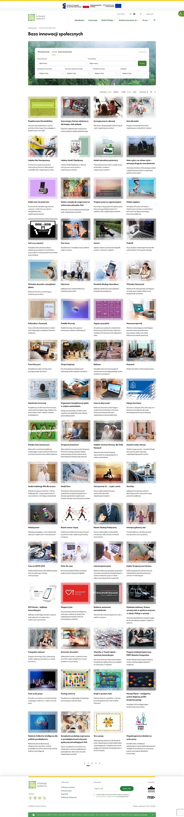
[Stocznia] (151, 789)
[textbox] (49, 73)
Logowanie (149, 14)
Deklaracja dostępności (69, 797)
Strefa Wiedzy (107, 20)
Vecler (148, 806)
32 (151, 92)
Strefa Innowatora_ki (128, 20)
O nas (144, 20)
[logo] (36, 17)
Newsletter (121, 14)
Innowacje (92, 20)
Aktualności (79, 20)
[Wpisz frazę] (154, 20)
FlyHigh (153, 806)
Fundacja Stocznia (40, 806)
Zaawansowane (63, 51)
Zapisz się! (127, 788)
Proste (54, 51)
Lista (134, 92)
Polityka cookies (66, 791)
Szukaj (142, 63)
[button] (181, 14)
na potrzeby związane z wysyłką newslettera (113, 795)
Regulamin (64, 794)
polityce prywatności (140, 814)
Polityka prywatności (68, 787)
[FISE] (151, 797)
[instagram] (134, 14)
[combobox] (50, 73)
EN (141, 14)
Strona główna (32, 28)
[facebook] (130, 14)
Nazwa (116, 92)
